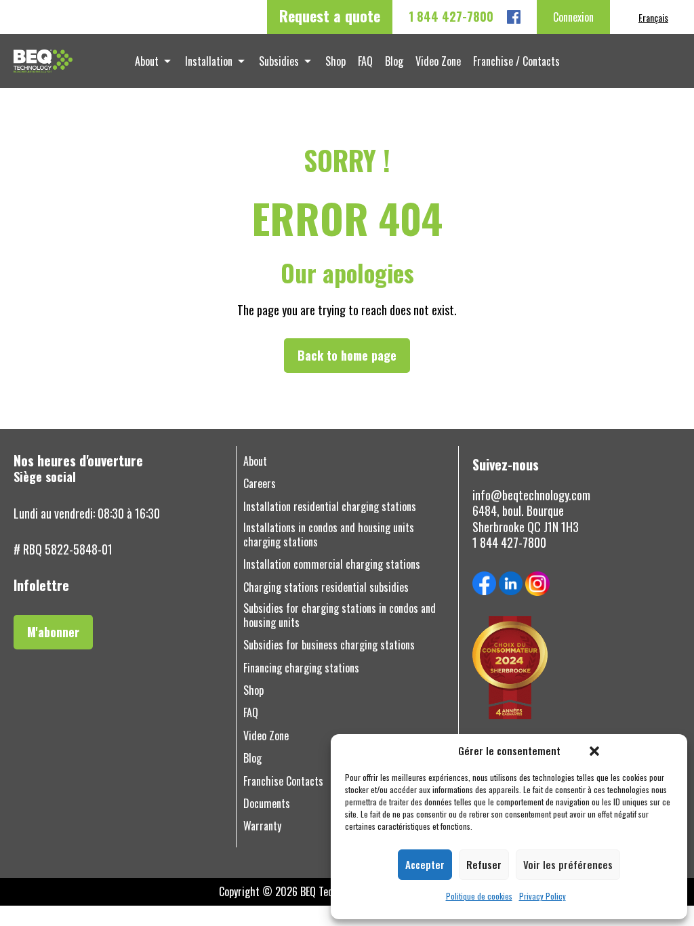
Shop (335, 61)
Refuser (484, 864)
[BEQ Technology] (43, 61)
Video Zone (438, 61)
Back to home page (347, 355)
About (147, 61)
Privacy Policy (542, 896)
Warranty (262, 826)
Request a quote (329, 15)
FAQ (365, 61)
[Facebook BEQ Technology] (513, 17)
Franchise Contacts (283, 781)
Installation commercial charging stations (331, 564)
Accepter (425, 864)
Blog (394, 61)
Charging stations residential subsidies (326, 587)
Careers (259, 484)
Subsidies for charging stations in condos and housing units (339, 615)
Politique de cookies (479, 896)
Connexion (573, 17)
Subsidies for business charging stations (329, 645)
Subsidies (279, 61)
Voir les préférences (568, 864)
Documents (266, 804)
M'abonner (53, 632)
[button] (594, 751)
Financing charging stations (301, 668)
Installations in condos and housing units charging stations (328, 535)
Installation (208, 61)
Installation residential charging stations (329, 507)
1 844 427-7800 (451, 16)
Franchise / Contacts (516, 61)
